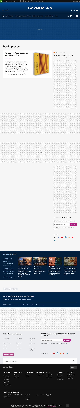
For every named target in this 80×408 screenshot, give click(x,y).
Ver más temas (8, 354)
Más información (52, 406)
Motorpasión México (49, 395)
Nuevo (73, 10)
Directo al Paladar (40, 374)
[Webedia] (8, 367)
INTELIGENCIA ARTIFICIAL (23, 16)
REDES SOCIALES (38, 16)
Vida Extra (16, 377)
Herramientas (7, 343)
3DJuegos (16, 374)
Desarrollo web (8, 258)
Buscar (73, 361)
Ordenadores (57, 57)
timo (43, 304)
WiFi (71, 57)
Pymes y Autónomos (70, 377)
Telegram (77, 16)
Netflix (5, 349)
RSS (69, 237)
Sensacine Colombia (27, 398)
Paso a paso (15, 304)
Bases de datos (7, 266)
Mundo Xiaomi (7, 384)
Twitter (68, 16)
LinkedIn (54, 240)
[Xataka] (1, 1)
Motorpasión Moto (49, 377)
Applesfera (6, 379)
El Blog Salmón (71, 374)
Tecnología (65, 57)
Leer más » (21, 71)
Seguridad (18, 343)
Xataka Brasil (7, 396)
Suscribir (73, 224)
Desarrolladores (8, 268)
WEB (56, 16)
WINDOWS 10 (49, 16)
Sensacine (27, 374)
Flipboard (71, 16)
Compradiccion (60, 379)
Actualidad (22, 304)
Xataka (5, 374)
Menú (6, 10)
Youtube (62, 237)
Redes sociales (31, 304)
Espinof (27, 377)
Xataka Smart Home (7, 382)
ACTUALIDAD (9, 16)
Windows (8, 59)
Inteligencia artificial (32, 339)
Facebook (74, 16)
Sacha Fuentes (13, 74)
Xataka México (7, 394)
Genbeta (40, 8)
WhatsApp (18, 349)
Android (71, 55)
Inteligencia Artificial (32, 349)
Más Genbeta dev (8, 277)
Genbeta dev (9, 254)
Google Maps (56, 55)
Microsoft (64, 55)
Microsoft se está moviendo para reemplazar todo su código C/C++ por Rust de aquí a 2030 (39, 270)
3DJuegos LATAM (18, 394)
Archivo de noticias (11, 289)
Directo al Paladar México (40, 395)
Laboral (38, 304)
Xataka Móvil (7, 377)
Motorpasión (49, 374)
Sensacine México (27, 395)
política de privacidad (62, 343)
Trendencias (60, 374)
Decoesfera (60, 377)
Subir (72, 367)
